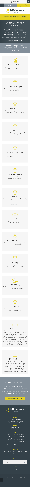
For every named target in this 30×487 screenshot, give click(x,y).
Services (14, 451)
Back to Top (18, 480)
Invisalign (20, 451)
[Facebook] (14, 469)
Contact (20, 454)
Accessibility (20, 477)
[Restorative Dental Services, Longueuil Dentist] (15, 148)
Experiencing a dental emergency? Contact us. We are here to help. (15, 48)
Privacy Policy (6, 477)
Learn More (14, 72)
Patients (10, 454)
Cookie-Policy (13, 477)
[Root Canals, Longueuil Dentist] (15, 104)
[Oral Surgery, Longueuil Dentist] (15, 280)
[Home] (15, 11)
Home (4, 451)
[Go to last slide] (1, 17)
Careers (15, 454)
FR (1, 5)
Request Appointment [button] (23, 5)
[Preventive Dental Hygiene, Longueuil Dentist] (15, 60)
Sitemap (12, 480)
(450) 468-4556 (10, 5)
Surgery (25, 451)
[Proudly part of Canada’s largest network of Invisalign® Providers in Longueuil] (15, 2)
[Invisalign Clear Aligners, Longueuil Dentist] (15, 258)
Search (25, 477)
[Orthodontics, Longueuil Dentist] (15, 126)
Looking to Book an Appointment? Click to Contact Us (15, 17)
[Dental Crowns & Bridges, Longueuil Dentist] (15, 82)
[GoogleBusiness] (16, 469)
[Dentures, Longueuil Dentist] (15, 192)
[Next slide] (29, 17)
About (9, 451)
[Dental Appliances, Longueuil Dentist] (15, 214)
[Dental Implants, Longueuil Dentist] (15, 302)
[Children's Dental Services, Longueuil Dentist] (15, 236)
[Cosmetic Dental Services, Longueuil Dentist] (15, 170)
